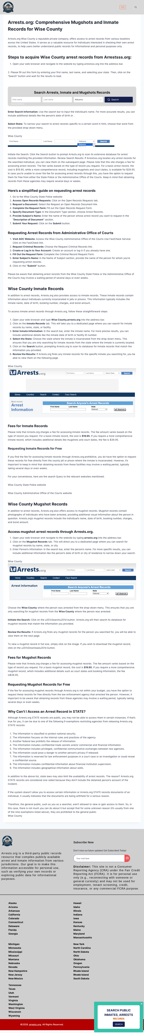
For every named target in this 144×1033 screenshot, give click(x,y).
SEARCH (119, 1024)
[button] (136, 7)
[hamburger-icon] (123, 7)
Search (115, 99)
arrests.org (35, 1024)
